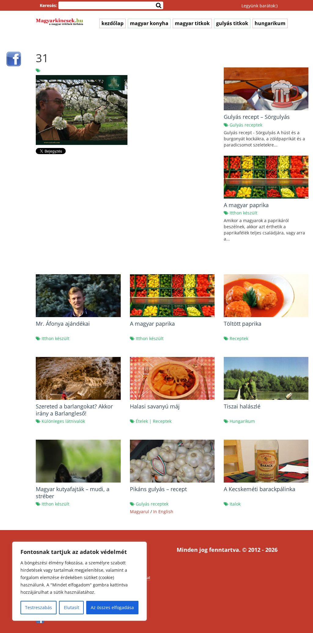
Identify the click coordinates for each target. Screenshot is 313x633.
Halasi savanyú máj (155, 406)
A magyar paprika (246, 205)
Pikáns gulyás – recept (158, 489)
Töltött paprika (242, 323)
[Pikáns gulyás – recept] (172, 467)
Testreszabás (38, 607)
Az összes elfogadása (112, 607)
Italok (235, 504)
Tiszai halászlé (242, 406)
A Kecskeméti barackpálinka (259, 489)
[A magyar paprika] (172, 302)
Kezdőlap (112, 23)
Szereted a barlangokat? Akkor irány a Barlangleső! (74, 410)
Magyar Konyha (149, 23)
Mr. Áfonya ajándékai (63, 323)
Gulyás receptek (246, 125)
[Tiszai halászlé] (266, 386)
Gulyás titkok (232, 23)
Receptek (239, 338)
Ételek (142, 421)
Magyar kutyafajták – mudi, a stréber (72, 492)
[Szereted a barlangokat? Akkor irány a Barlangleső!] (78, 385)
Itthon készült (243, 213)
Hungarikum (270, 23)
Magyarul (139, 511)
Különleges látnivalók (63, 421)
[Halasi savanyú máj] (172, 380)
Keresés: (48, 5)
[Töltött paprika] (266, 302)
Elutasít (71, 607)
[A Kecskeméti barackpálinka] (266, 465)
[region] (79, 581)
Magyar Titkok (192, 23)
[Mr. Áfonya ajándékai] (78, 316)
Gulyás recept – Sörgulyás (257, 116)
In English (163, 511)
